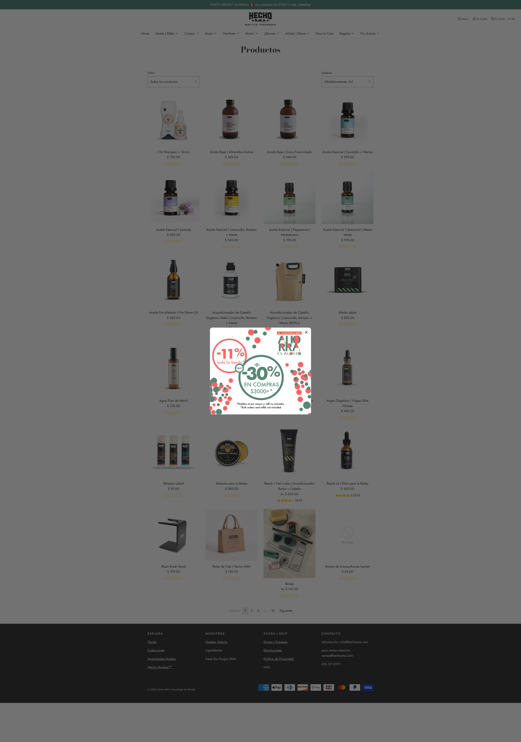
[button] (306, 332)
